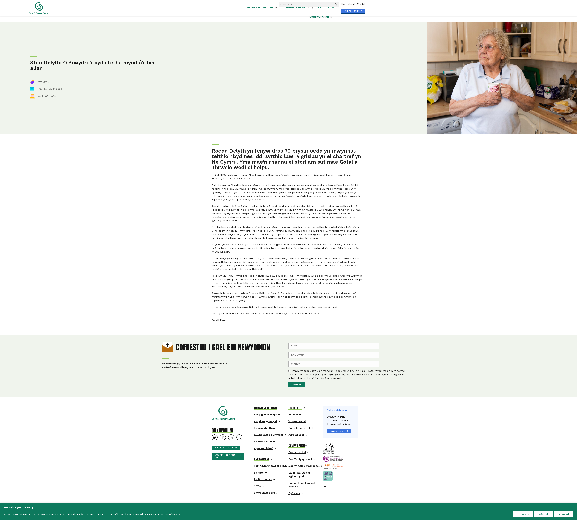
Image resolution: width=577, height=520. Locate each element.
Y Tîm (257, 493)
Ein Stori (259, 479)
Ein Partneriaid (263, 486)
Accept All (563, 514)
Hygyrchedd (348, 4)
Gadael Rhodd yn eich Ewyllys (302, 492)
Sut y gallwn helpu (265, 421)
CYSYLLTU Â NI (224, 454)
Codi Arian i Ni (297, 459)
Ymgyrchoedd (297, 428)
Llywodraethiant (264, 500)
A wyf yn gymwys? (265, 428)
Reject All (543, 514)
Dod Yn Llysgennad (300, 466)
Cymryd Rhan (319, 16)
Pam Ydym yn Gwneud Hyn (270, 473)
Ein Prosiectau (263, 448)
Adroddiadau (296, 442)
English (361, 4)
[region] (288, 511)
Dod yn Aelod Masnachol (303, 473)
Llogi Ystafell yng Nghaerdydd (299, 481)
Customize (523, 514)
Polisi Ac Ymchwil (299, 435)
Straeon (293, 421)
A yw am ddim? (263, 455)
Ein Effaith (326, 7)
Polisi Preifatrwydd (309, 374)
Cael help (352, 11)
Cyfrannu (294, 500)
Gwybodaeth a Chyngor (268, 442)
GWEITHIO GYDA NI (225, 463)
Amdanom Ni (295, 7)
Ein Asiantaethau (264, 435)
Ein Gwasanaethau (259, 7)
